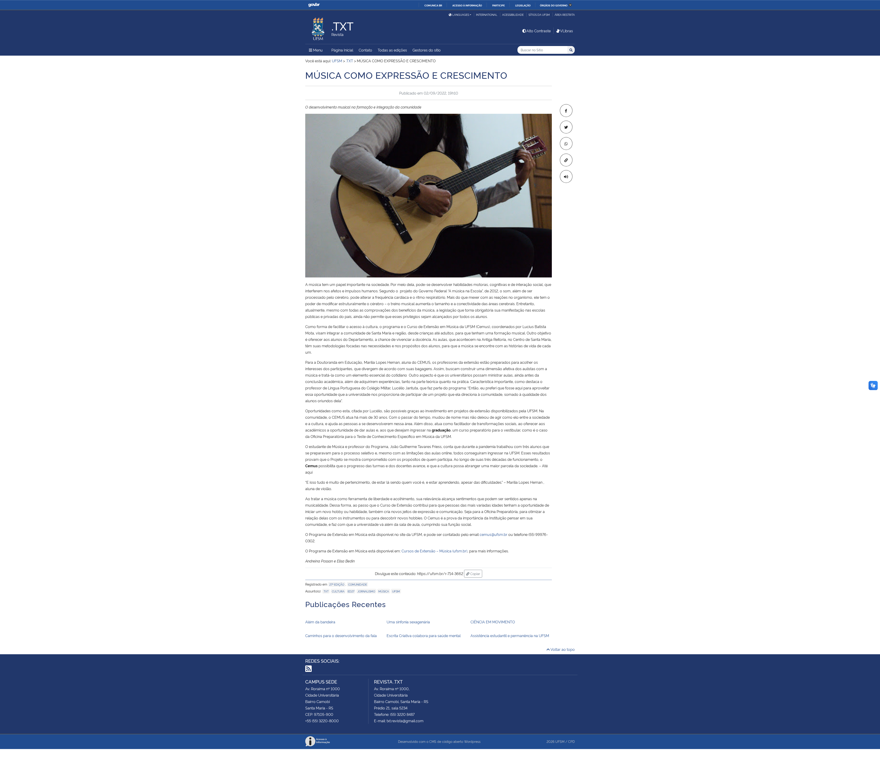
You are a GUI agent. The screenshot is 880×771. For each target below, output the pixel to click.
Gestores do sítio (426, 49)
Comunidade (357, 584)
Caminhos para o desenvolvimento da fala (341, 635)
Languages (460, 14)
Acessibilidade (513, 14)
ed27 (351, 591)
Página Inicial (342, 49)
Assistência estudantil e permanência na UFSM (509, 635)
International (486, 14)
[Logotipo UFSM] (318, 27)
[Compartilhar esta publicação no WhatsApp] (566, 143)
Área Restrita (565, 14)
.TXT (326, 591)
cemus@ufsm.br (493, 534)
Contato (365, 49)
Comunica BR (433, 5)
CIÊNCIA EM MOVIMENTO (492, 621)
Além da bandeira (320, 621)
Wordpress (472, 741)
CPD (571, 741)
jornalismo (366, 591)
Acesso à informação (467, 5)
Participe (498, 5)
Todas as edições (392, 49)
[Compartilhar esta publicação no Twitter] (566, 127)
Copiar (475, 573)
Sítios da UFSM (539, 14)
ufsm (396, 591)
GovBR (314, 5)
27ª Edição (336, 584)
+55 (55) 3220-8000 (322, 720)
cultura (338, 591)
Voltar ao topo (562, 649)
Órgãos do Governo (553, 5)
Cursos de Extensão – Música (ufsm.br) (434, 550)
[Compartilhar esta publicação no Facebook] (566, 110)
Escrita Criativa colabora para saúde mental (424, 635)
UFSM (559, 741)
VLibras (566, 30)
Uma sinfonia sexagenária (408, 621)
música (383, 591)
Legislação (523, 5)
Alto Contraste (538, 30)
